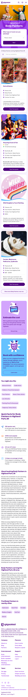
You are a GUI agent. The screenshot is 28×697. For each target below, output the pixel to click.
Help (16, 654)
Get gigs (3, 671)
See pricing (14, 331)
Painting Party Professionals (10, 403)
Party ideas (18, 645)
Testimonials (5, 676)
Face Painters (6, 394)
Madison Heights (7, 612)
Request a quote (20, 647)
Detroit (4, 616)
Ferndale (23, 607)
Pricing (3, 673)
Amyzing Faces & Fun (10, 142)
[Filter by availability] (16, 54)
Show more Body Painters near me (14, 291)
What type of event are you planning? (11, 33)
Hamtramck (5, 607)
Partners (4, 647)
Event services (19, 671)
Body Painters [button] (14, 26)
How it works (19, 643)
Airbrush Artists (6, 385)
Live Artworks (6, 398)
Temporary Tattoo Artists (9, 407)
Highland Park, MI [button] (15, 23)
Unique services (20, 673)
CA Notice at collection (7, 687)
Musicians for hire (6, 660)
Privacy (9, 685)
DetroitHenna (8, 86)
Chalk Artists (17, 385)
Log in (17, 659)
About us (4, 643)
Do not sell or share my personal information (13, 689)
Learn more (14, 372)
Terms (3, 685)
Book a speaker (6, 658)
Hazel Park (15, 607)
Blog (2, 645)
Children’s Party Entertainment (10, 390)
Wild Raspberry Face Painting (13, 203)
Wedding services (20, 676)
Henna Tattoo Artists (19, 394)
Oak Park (17, 612)
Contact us (18, 656)
